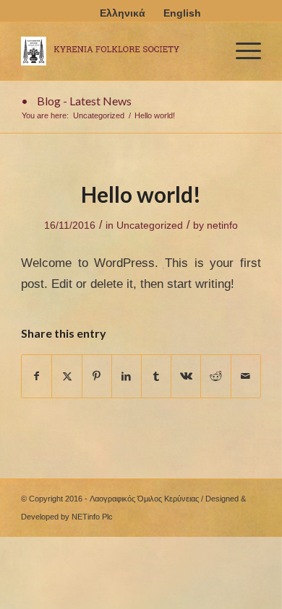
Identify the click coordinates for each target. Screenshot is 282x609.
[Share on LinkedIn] (126, 376)
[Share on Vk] (185, 376)
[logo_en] (117, 51)
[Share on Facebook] (36, 376)
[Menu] (241, 51)
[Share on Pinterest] (96, 376)
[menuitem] (241, 51)
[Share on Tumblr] (156, 376)
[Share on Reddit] (215, 376)
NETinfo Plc (92, 516)
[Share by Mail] (245, 376)
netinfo (222, 225)
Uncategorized (149, 225)
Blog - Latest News (84, 101)
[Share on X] (66, 376)
